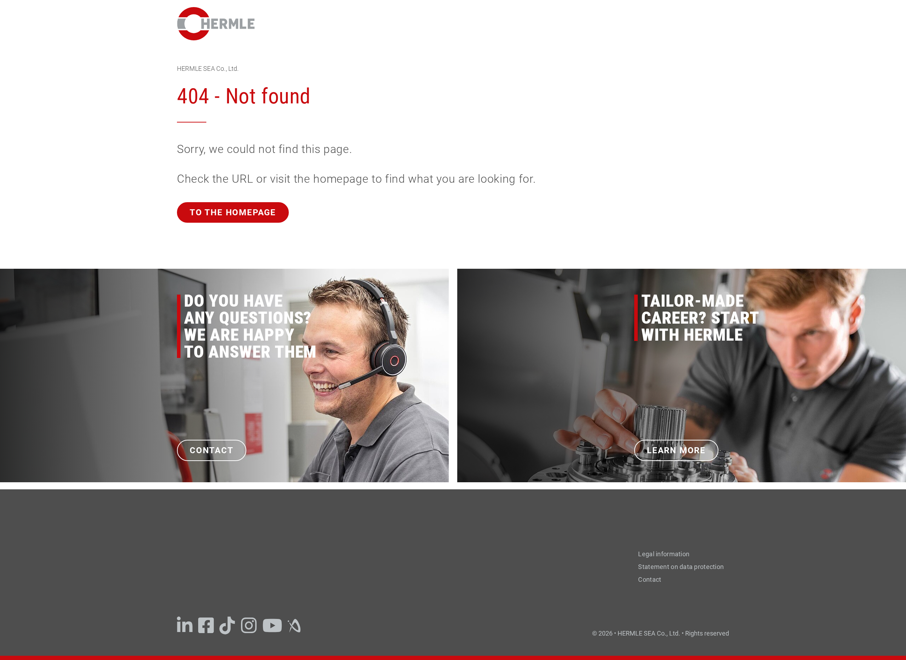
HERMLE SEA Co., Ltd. (208, 68)
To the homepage (233, 212)
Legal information (663, 554)
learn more (676, 450)
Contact (212, 450)
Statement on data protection (681, 567)
